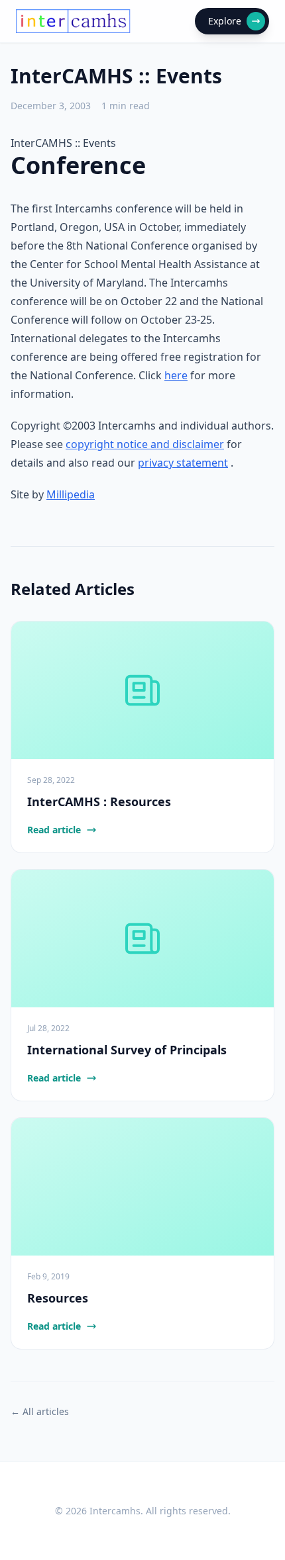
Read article (54, 829)
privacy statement (183, 462)
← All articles (40, 1411)
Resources (57, 1298)
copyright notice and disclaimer (145, 444)
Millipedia (70, 494)
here (176, 375)
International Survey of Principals (127, 1050)
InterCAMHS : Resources (99, 801)
